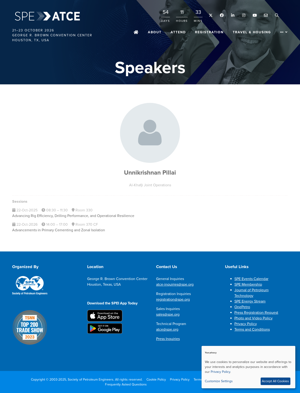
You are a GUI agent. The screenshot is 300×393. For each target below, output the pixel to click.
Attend (178, 32)
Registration (209, 32)
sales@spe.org (168, 314)
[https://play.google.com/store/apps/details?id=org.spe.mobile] (104, 332)
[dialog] (248, 367)
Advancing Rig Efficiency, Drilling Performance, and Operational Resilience (73, 215)
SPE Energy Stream (250, 301)
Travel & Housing (252, 32)
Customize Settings (219, 381)
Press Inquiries (168, 339)
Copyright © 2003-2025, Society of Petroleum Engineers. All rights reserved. (86, 380)
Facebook (222, 15)
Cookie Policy (156, 380)
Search (277, 15)
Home (136, 32)
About (154, 32)
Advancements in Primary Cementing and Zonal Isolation (58, 230)
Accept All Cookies (275, 381)
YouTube (255, 15)
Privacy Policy (245, 324)
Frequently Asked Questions (126, 384)
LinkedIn (233, 15)
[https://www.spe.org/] (29, 294)
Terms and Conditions (252, 329)
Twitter (211, 15)
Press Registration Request (256, 312)
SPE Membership (248, 284)
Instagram (244, 15)
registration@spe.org (173, 299)
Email (266, 15)
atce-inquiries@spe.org (175, 284)
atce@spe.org (167, 329)
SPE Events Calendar (251, 279)
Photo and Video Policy (253, 318)
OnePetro (242, 307)
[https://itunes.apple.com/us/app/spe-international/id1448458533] (104, 320)
